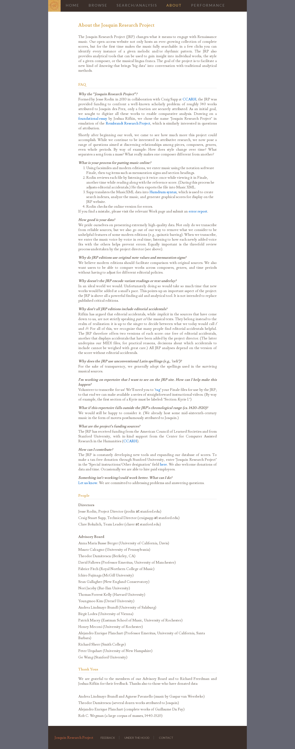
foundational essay (92, 118)
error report (198, 211)
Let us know (87, 483)
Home (72, 5)
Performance (208, 5)
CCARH (189, 99)
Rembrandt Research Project (128, 123)
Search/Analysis (137, 5)
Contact (166, 737)
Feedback (108, 737)
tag (158, 389)
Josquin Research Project (74, 737)
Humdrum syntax (163, 192)
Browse (97, 5)
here (163, 464)
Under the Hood (137, 737)
